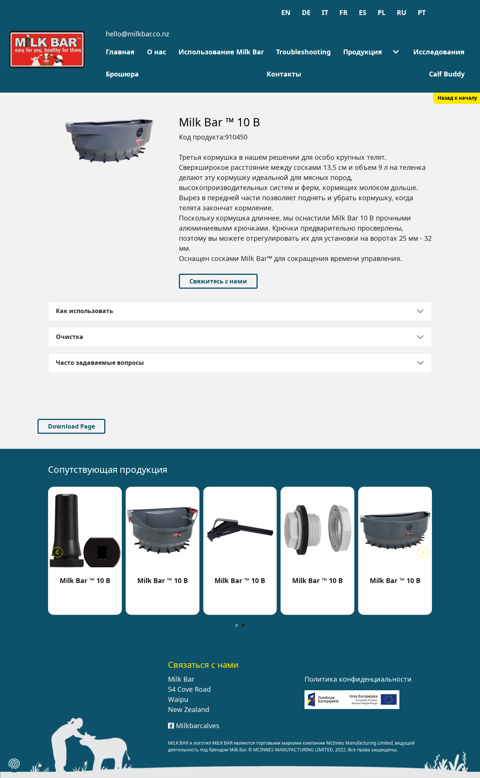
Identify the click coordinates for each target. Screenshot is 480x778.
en (286, 12)
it (325, 12)
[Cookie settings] (14, 763)
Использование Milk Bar (221, 51)
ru (401, 12)
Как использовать (84, 311)
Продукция (362, 51)
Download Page (71, 426)
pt (422, 12)
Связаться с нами (203, 664)
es (362, 12)
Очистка (69, 337)
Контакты (284, 73)
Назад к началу (457, 97)
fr (343, 12)
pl (382, 12)
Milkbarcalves (196, 725)
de (306, 12)
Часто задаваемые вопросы (100, 362)
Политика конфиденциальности (358, 679)
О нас (156, 51)
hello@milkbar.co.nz (137, 33)
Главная (120, 51)
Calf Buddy (447, 73)
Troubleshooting (303, 51)
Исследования (439, 51)
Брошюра (122, 73)
